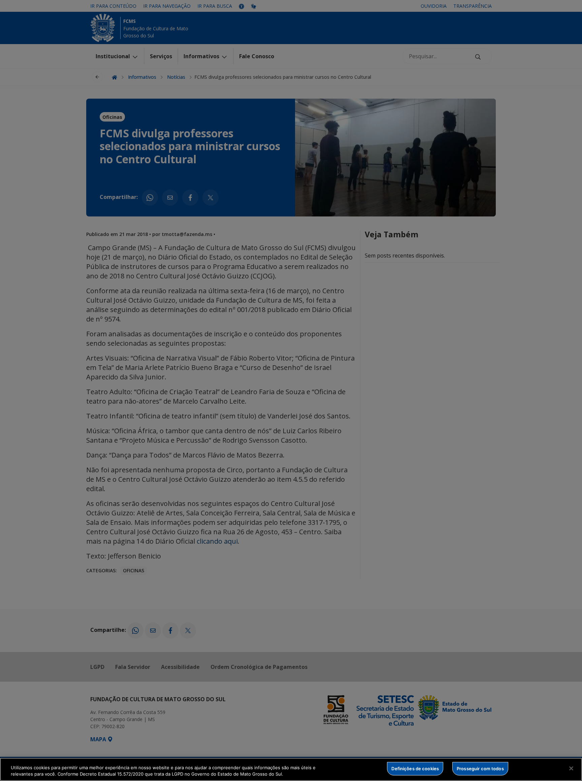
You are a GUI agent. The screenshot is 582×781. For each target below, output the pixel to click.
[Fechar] (571, 768)
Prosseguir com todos (480, 768)
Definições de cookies (415, 768)
